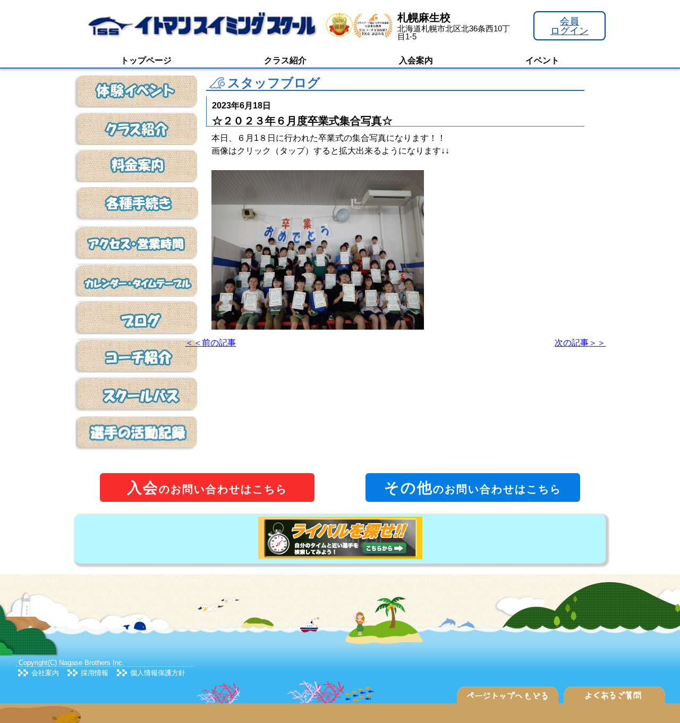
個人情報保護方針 (157, 673)
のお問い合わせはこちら (207, 488)
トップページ (146, 60)
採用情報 (94, 673)
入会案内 (416, 60)
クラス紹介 (285, 60)
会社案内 (45, 673)
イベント (542, 60)
